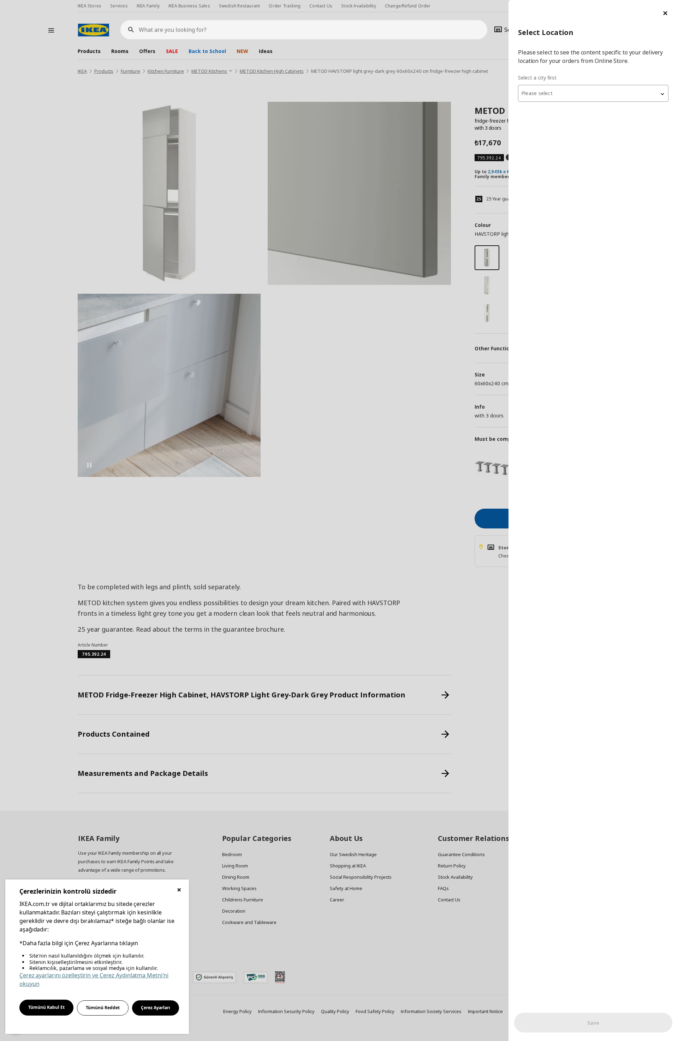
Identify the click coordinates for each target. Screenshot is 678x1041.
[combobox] (593, 93)
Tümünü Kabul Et (46, 1007)
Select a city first (537, 77)
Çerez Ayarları (155, 1008)
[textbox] (593, 93)
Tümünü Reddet (103, 1008)
